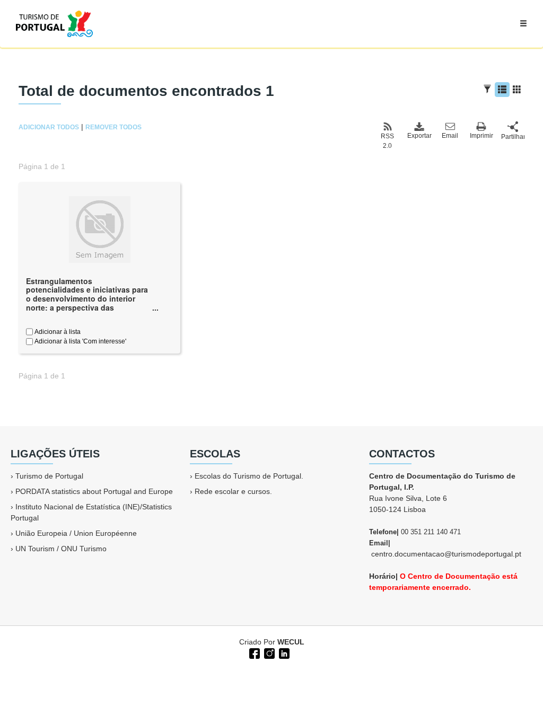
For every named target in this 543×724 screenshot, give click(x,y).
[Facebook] (253, 652)
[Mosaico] (517, 89)
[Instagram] (268, 652)
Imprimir (481, 135)
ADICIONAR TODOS (49, 127)
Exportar (419, 135)
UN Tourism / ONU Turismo (61, 548)
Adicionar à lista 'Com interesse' (79, 341)
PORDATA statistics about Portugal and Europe (94, 491)
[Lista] (502, 89)
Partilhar (512, 136)
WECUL (290, 642)
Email (450, 135)
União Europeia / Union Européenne (76, 533)
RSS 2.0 (387, 141)
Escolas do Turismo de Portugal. (249, 476)
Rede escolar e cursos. (233, 491)
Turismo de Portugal (49, 476)
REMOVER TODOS (113, 127)
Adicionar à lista (57, 331)
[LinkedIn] (283, 652)
